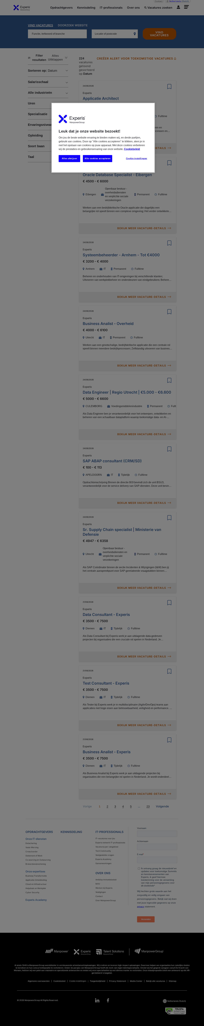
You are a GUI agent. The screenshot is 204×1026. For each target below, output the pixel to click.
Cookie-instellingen (136, 158)
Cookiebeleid (132, 149)
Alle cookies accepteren (97, 158)
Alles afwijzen (69, 158)
